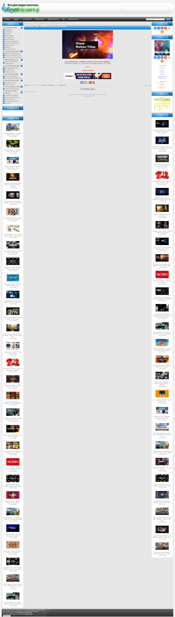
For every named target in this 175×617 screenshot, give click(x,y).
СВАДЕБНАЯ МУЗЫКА (11, 95)
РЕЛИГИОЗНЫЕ (9, 39)
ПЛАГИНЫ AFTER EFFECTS (13, 78)
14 (155, 106)
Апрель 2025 (162, 97)
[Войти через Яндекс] (165, 28)
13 (169, 103)
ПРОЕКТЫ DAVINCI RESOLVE (13, 57)
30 (159, 110)
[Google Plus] (93, 82)
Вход (91, 96)
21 (155, 108)
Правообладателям (53, 19)
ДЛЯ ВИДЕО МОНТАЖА (12, 68)
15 (157, 106)
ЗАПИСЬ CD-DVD (10, 72)
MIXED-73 (57, 85)
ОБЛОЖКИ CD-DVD (10, 82)
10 (162, 103)
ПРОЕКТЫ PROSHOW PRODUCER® (11, 62)
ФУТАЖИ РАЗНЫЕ (10, 49)
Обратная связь (39, 19)
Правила (16, 19)
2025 (30, 23)
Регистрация (86, 96)
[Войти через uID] (155, 28)
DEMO (87, 67)
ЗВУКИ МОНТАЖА (10, 99)
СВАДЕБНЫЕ (9, 30)
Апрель (34, 23)
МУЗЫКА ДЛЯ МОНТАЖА (12, 97)
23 (159, 108)
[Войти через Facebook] (162, 28)
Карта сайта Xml (73, 19)
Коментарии (13, 136)
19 (166, 106)
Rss (64, 19)
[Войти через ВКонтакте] (158, 28)
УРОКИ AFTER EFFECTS (12, 89)
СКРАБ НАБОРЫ (9, 84)
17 (162, 106)
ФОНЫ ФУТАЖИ (9, 45)
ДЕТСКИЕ (8, 33)
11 (164, 103)
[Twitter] (84, 82)
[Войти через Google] (169, 28)
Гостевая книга (27, 19)
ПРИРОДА (8, 47)
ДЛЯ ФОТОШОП (9, 70)
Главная (7, 19)
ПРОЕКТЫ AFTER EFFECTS (13, 53)
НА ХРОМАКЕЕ (9, 37)
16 (159, 106)
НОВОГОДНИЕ (9, 35)
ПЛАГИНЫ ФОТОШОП (11, 76)
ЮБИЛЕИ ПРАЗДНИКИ (11, 41)
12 (166, 103)
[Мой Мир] (90, 82)
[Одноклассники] (87, 82)
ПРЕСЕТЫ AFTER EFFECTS (13, 55)
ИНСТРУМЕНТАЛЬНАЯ (11, 101)
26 (166, 108)
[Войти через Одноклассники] (162, 31)
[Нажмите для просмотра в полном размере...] (87, 58)
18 (164, 106)
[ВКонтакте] (82, 82)
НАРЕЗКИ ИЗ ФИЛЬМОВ (12, 43)
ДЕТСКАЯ (8, 103)
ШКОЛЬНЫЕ (8, 32)
